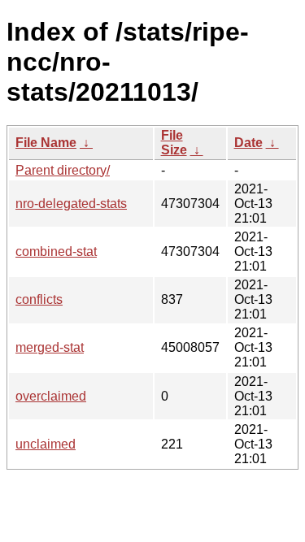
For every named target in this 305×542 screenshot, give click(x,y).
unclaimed (45, 444)
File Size (174, 142)
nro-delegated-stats (71, 203)
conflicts (39, 299)
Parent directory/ (62, 170)
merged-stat (49, 347)
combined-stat (56, 251)
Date (248, 143)
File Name (45, 143)
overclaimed (50, 396)
